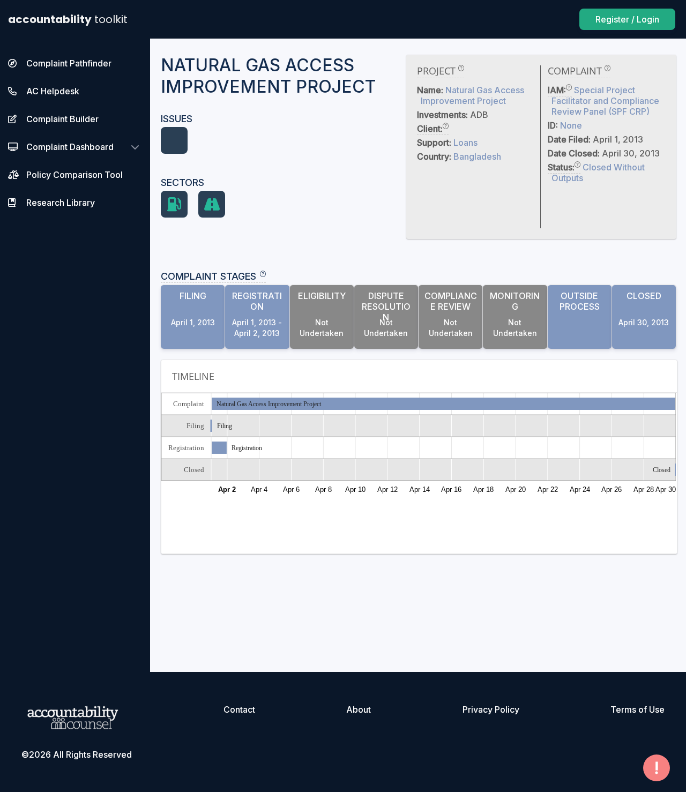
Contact (239, 709)
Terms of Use (637, 709)
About (358, 709)
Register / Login (627, 19)
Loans (465, 142)
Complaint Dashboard (70, 146)
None (571, 125)
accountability (68, 19)
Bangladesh (477, 156)
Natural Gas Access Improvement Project (472, 95)
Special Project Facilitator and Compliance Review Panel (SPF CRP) (605, 101)
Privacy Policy (491, 709)
